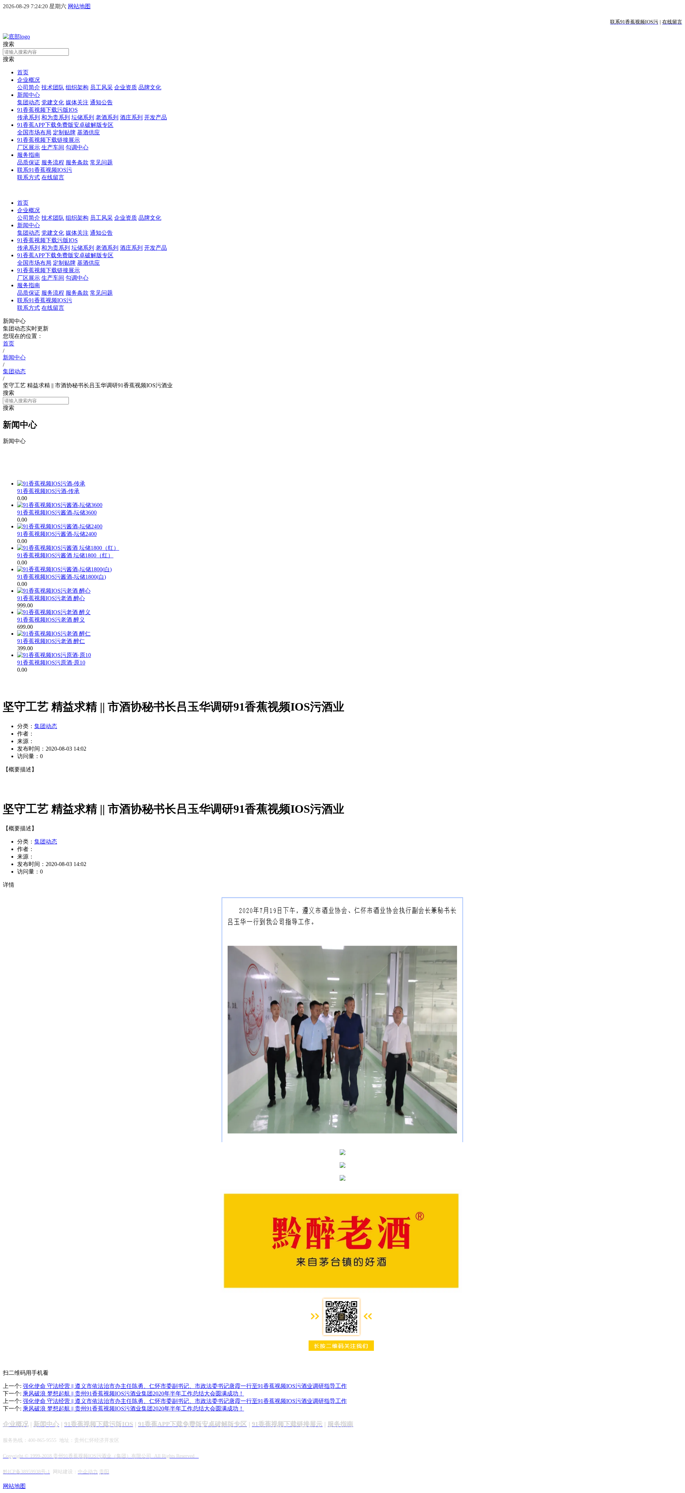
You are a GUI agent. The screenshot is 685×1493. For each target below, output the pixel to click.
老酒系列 (107, 117)
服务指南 (28, 155)
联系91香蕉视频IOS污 (44, 170)
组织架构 (77, 87)
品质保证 (28, 162)
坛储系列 (82, 117)
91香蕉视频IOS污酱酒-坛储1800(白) (61, 577)
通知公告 (101, 102)
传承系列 (28, 117)
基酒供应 (88, 132)
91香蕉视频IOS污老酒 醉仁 (51, 641)
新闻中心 (28, 95)
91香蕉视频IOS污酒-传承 (48, 491)
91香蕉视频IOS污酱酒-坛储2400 (57, 534)
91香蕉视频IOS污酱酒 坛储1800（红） (65, 555)
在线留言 (52, 177)
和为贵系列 (55, 117)
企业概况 (28, 80)
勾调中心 (77, 147)
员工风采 (101, 87)
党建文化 (52, 102)
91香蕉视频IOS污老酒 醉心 (51, 598)
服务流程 (52, 162)
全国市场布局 (34, 132)
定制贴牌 (64, 132)
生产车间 (52, 147)
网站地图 (79, 6)
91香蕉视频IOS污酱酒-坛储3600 (57, 512)
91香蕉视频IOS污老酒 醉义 (51, 620)
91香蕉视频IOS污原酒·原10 (51, 663)
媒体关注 (77, 102)
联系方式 (28, 177)
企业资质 (125, 87)
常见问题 (101, 162)
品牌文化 (149, 87)
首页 (23, 72)
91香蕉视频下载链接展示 (48, 140)
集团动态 (28, 102)
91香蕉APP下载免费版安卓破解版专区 (65, 125)
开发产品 (155, 117)
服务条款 (77, 162)
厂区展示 (28, 147)
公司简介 (28, 87)
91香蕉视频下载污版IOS (47, 110)
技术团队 (52, 87)
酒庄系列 (131, 117)
